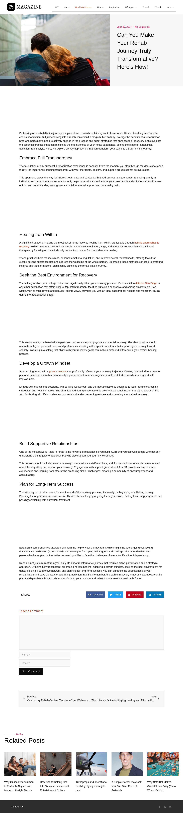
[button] (95, 594)
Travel (146, 7)
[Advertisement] (91, 111)
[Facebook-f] (159, 807)
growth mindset (57, 371)
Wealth (158, 7)
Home (100, 7)
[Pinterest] (165, 807)
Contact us (17, 806)
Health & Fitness (83, 7)
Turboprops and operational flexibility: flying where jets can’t (91, 786)
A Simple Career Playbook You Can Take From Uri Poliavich (127, 786)
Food (66, 7)
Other (170, 7)
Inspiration (114, 7)
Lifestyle (129, 7)
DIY (57, 7)
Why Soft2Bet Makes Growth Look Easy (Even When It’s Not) (161, 786)
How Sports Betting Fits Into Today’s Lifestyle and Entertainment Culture (54, 786)
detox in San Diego (146, 283)
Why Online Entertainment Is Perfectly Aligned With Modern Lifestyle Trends (19, 786)
